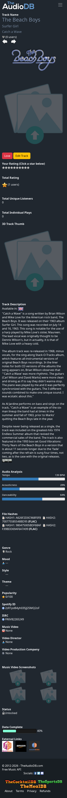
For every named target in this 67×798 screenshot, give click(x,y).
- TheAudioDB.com (30, 766)
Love (7, 156)
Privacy (31, 791)
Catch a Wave (12, 32)
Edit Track (21, 156)
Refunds (45, 791)
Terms (20, 791)
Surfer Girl (10, 26)
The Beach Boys (21, 19)
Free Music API (11, 769)
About (9, 791)
